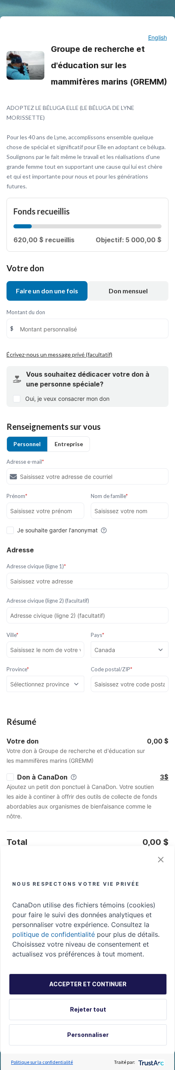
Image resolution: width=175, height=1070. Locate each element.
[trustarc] (150, 1062)
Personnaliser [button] (88, 1034)
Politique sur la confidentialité (42, 1062)
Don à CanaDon (42, 777)
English (157, 37)
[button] (161, 859)
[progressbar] (22, 226)
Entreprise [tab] (69, 443)
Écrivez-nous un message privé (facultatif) (59, 354)
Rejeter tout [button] (88, 1009)
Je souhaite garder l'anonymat (57, 530)
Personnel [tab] (27, 443)
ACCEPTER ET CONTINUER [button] (88, 984)
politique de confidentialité (53, 934)
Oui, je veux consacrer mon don (67, 398)
